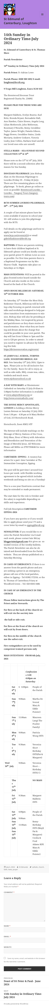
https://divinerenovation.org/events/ (21, 349)
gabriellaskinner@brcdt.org (17, 238)
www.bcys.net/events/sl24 (16, 235)
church (41, 867)
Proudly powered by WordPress (16, 1004)
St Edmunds (23, 867)
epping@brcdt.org (35, 525)
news (10, 869)
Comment (9, 892)
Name (7, 926)
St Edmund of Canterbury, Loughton (20, 21)
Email (7, 936)
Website (7, 947)
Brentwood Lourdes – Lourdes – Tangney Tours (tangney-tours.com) (23, 193)
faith (5, 869)
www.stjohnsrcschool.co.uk (17, 378)
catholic (35, 867)
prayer (15, 869)
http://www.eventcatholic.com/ (18, 398)
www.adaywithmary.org (18, 395)
